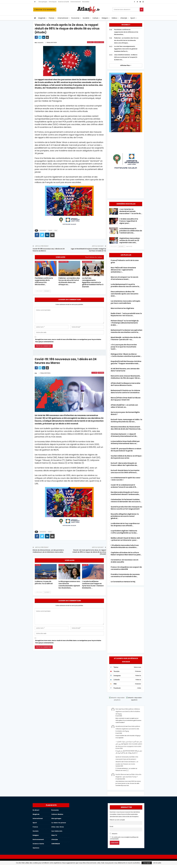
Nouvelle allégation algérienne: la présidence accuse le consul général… (125, 516)
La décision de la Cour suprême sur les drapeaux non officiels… (125, 524)
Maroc (50, 531)
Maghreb (41, 18)
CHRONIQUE (55, 844)
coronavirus (43, 230)
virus (55, 230)
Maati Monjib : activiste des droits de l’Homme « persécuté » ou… (126, 338)
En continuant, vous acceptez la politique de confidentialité (124, 838)
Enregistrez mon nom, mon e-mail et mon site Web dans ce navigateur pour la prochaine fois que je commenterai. (68, 340)
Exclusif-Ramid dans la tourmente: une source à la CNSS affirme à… (125, 471)
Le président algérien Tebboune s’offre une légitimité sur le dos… (124, 532)
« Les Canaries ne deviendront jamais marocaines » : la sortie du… (130, 211)
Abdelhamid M (120, 726)
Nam (117, 709)
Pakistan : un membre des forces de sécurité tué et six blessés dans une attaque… (126, 40)
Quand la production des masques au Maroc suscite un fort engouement (126, 508)
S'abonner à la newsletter (44, 9)
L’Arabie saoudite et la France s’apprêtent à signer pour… (128, 221)
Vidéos (114, 18)
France (51, 18)
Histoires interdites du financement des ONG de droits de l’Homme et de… (126, 428)
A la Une (94, 372)
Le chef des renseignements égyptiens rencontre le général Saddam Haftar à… (125, 48)
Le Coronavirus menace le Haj (123, 582)
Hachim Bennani (121, 774)
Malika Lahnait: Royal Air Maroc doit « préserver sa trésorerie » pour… (125, 539)
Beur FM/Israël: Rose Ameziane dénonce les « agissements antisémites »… (123, 270)
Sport (132, 18)
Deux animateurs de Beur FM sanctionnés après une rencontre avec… (124, 294)
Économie (75, 18)
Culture (95, 18)
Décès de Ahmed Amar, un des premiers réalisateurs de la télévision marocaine (48, 551)
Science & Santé (63, 2)
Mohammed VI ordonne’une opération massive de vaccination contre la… (126, 331)
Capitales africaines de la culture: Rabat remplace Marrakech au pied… (126, 553)
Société (86, 18)
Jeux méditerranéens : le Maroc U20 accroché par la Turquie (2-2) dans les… (126, 57)
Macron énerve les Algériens (122, 308)
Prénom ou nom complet (117, 820)
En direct (90, 42)
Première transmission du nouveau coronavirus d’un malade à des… (125, 575)
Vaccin (50, 230)
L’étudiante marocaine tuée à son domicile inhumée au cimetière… (125, 546)
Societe (35, 831)
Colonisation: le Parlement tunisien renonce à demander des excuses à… (126, 500)
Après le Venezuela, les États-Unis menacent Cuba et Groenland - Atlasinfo (127, 759)
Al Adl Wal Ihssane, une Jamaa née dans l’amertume (125, 370)
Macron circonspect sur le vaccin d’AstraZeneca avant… (124, 278)
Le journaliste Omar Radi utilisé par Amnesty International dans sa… (125, 442)
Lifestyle (123, 18)
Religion (105, 18)
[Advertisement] (125, 619)
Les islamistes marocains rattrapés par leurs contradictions (125, 302)
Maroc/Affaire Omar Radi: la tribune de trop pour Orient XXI (125, 399)
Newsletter (85, 2)
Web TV (54, 835)
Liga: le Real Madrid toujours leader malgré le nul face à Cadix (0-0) (88, 250)
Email (111, 826)
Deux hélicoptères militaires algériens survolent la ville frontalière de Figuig (128, 711)
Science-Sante (99, 42)
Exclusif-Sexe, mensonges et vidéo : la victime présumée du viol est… (126, 420)
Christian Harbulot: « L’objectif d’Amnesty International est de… (124, 435)
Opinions (36, 848)
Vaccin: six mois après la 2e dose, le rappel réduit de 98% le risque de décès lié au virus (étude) (89, 552)
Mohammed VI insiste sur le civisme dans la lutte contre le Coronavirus (125, 391)
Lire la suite (157, 863)
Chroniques (53, 2)
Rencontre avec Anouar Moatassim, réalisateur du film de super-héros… (126, 377)
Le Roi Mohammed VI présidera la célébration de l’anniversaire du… (130, 230)
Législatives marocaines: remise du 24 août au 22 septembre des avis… (129, 240)
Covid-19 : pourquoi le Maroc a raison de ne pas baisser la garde (126, 450)
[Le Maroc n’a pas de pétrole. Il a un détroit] (46, 571)
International (63, 18)
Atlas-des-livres (57, 827)
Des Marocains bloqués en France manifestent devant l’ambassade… (125, 493)
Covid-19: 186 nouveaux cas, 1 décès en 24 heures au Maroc (49, 250)
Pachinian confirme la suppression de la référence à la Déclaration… (126, 32)
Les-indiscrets (56, 831)
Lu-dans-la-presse (58, 823)
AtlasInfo (114, 833)
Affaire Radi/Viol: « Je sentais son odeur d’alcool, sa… (124, 406)
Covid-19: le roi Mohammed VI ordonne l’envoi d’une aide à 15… (124, 486)
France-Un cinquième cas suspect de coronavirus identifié (126, 568)
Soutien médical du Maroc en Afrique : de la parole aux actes (126, 457)
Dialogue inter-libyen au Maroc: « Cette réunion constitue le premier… (126, 355)
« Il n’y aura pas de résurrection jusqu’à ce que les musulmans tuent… (124, 347)
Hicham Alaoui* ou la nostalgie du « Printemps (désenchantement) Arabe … (125, 323)
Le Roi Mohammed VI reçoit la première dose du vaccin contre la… (125, 285)
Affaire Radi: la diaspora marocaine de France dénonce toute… (125, 384)
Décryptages (43, 2)
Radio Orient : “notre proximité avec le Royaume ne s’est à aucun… (126, 314)
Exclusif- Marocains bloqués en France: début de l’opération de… (124, 464)
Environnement (76, 2)
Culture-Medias (57, 814)
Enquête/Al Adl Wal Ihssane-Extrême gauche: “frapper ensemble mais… (126, 362)
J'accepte (146, 863)
